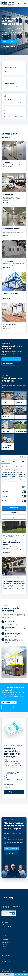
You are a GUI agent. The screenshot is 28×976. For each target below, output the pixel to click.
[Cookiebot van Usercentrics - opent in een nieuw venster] (20, 457)
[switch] (24, 491)
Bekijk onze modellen (15, 792)
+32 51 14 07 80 (7, 707)
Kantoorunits (4, 924)
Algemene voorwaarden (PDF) (19, 971)
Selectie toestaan (14, 512)
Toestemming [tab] (5, 461)
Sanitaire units (5, 922)
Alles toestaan (14, 507)
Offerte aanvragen (8, 41)
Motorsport (4, 935)
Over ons (3, 946)
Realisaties (4, 944)
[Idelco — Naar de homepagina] (7, 3)
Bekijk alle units (5, 137)
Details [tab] (14, 461)
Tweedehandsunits (6, 931)
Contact (3, 948)
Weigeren (14, 517)
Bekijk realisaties (8, 363)
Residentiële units (6, 933)
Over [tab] (23, 461)
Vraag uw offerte (8, 702)
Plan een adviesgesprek (10, 359)
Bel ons (8, 974)
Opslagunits (4, 929)
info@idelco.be (7, 961)
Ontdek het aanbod (9, 46)
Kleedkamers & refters (7, 926)
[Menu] (25, 3)
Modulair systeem (5, 942)
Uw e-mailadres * (8, 784)
